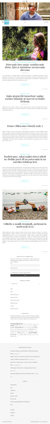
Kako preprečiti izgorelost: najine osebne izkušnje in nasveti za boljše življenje (25, 98)
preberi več (25, 84)
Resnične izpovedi (31, 62)
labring (35, 329)
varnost (34, 334)
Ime (11, 263)
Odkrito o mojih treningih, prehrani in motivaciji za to (25, 225)
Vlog (11, 404)
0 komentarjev (45, 89)
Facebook (12, 409)
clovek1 (35, 326)
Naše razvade (13, 398)
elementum (29, 327)
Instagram (12, 412)
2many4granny (16, 323)
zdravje (37, 334)
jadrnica (25, 329)
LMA (29, 331)
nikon (16, 332)
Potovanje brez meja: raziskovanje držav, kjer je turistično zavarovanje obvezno (25, 67)
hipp (13, 329)
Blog (11, 291)
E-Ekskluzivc (12, 390)
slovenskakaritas (29, 334)
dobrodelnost (19, 327)
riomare (18, 334)
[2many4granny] (25, 10)
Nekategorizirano (14, 303)
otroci (19, 332)
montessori (12, 332)
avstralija (16, 325)
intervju (18, 329)
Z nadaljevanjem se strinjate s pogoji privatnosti (20, 272)
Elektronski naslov (13, 268)
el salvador (35, 327)
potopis (23, 332)
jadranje (21, 329)
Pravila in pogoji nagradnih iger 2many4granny (20, 401)
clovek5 (12, 327)
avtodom (20, 325)
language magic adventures (15, 331)
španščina (12, 336)
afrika (12, 325)
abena (24, 324)
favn (11, 329)
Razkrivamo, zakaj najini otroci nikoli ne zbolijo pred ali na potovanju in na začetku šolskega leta (25, 159)
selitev (25, 334)
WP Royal (9, 421)
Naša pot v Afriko (14, 396)
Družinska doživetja (14, 294)
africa (38, 324)
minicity (36, 331)
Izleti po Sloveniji (13, 297)
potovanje (33, 332)
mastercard (32, 331)
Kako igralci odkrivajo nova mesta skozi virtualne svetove (22, 373)
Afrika (11, 288)
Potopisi (12, 305)
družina (25, 327)
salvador (21, 334)
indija (16, 329)
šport (16, 336)
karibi (28, 329)
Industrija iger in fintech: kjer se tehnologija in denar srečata (22, 367)
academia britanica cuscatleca (31, 324)
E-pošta (12, 415)
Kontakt (12, 393)
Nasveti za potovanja (20, 62)
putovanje (13, 334)
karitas (31, 329)
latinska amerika (24, 331)
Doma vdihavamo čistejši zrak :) (25, 126)
